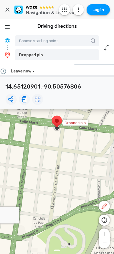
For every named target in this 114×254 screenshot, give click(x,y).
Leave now (21, 71)
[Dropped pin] (56, 123)
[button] (57, 54)
